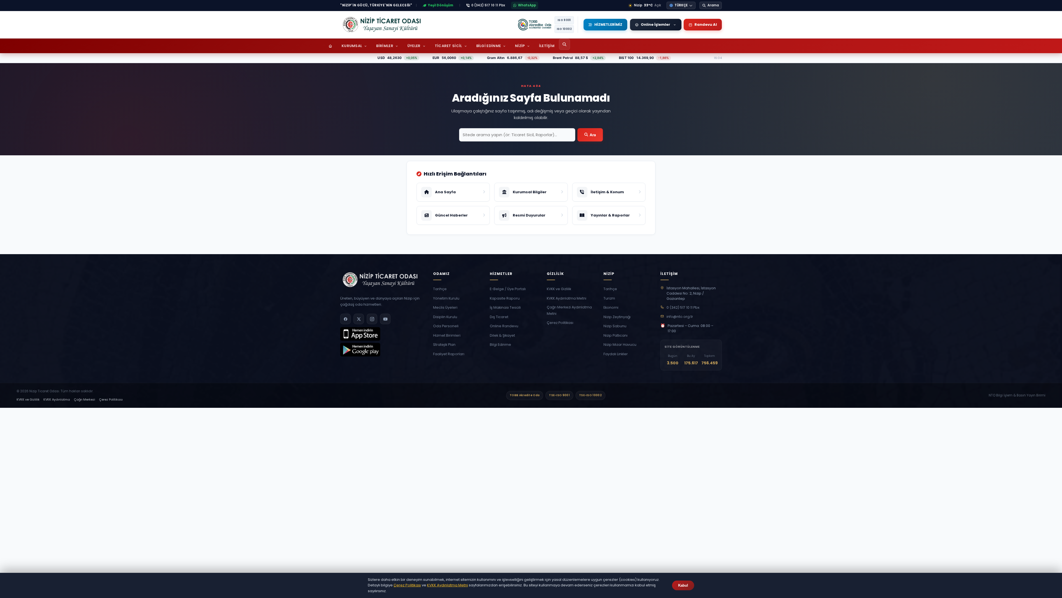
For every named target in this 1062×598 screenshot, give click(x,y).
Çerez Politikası (560, 322)
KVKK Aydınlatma (56, 399)
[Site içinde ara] (564, 44)
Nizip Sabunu (614, 326)
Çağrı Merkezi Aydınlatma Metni (569, 310)
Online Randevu (504, 326)
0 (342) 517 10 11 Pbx (683, 307)
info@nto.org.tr (680, 316)
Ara (593, 135)
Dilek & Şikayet (502, 335)
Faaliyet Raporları (448, 354)
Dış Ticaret (499, 317)
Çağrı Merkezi (84, 399)
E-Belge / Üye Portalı (508, 289)
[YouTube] (385, 319)
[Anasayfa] (330, 46)
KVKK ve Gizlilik (559, 289)
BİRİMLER (384, 45)
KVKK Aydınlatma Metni (566, 298)
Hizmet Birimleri (446, 335)
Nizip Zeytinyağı (617, 317)
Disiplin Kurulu (445, 317)
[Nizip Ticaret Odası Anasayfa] (381, 24)
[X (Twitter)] (358, 319)
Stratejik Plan (444, 344)
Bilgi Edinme (500, 344)
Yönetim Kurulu (446, 298)
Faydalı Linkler (615, 354)
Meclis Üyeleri (445, 307)
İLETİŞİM (547, 45)
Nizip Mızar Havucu (619, 344)
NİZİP (520, 45)
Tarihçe (440, 289)
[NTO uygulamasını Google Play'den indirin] (360, 355)
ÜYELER (414, 45)
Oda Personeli (446, 326)
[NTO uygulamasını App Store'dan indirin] (360, 339)
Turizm (609, 298)
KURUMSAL (352, 45)
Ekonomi (610, 307)
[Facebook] (345, 319)
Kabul (683, 585)
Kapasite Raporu (505, 298)
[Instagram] (372, 319)
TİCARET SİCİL (448, 45)
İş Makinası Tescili (505, 307)
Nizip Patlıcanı (615, 335)
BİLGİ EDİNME (488, 45)
